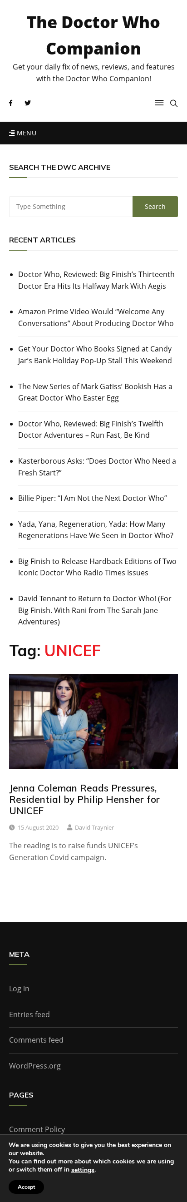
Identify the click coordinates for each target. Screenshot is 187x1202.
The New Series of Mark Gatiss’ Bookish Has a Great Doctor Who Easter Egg (95, 392)
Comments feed (36, 1040)
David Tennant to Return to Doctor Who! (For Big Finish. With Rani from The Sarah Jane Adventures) (95, 610)
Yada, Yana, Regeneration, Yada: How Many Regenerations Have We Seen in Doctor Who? (95, 530)
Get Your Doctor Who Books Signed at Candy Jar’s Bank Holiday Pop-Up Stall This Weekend (95, 355)
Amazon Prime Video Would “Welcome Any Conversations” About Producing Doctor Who (96, 317)
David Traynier (94, 827)
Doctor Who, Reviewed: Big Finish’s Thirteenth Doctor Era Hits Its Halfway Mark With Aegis (96, 280)
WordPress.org (35, 1066)
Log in (19, 989)
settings (82, 1170)
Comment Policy (37, 1129)
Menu (25, 133)
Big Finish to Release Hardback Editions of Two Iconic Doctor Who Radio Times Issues (97, 567)
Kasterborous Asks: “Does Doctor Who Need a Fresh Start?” (97, 467)
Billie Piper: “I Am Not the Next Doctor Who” (92, 498)
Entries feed (29, 1014)
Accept (26, 1187)
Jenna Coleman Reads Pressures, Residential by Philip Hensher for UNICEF (84, 799)
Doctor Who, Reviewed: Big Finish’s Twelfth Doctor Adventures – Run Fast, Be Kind (90, 429)
